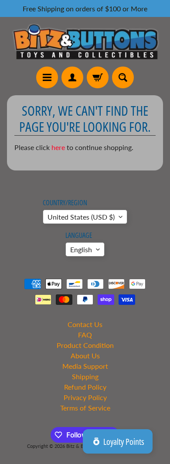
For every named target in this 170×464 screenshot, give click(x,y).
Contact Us (85, 324)
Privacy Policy (85, 397)
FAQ (85, 334)
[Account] (72, 77)
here (58, 147)
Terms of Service (85, 408)
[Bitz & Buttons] (85, 41)
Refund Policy (85, 387)
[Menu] (47, 77)
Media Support (85, 366)
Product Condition (85, 345)
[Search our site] (123, 77)
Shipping (85, 376)
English (81, 249)
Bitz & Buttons (81, 446)
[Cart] (98, 77)
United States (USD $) (81, 217)
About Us (85, 355)
